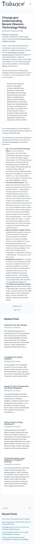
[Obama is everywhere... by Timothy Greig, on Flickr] (10, 34)
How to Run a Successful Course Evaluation (16, 519)
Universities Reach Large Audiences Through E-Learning (14, 460)
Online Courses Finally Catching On (13, 423)
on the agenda (13, 142)
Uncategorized (8, 327)
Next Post (17, 310)
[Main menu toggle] (30, 4)
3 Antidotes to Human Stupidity (13, 358)
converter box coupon (16, 282)
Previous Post (17, 306)
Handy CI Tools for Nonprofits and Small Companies (16, 387)
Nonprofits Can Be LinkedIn (15, 325)
